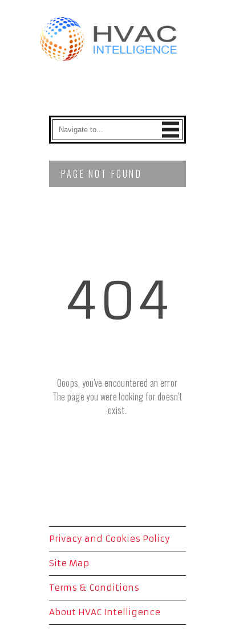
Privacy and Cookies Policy (109, 538)
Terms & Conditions (94, 587)
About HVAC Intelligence (104, 612)
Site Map (69, 563)
